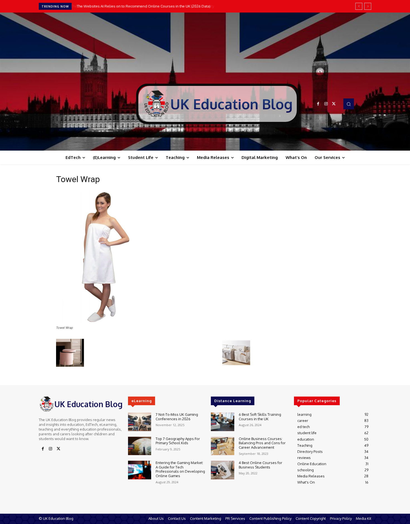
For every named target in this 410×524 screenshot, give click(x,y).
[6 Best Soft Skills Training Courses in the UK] (222, 421)
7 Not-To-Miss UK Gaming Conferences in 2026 (177, 416)
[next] (367, 6)
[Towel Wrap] (97, 322)
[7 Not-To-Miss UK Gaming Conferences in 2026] (139, 421)
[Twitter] (334, 104)
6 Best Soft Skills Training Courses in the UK (260, 416)
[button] (348, 103)
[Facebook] (318, 104)
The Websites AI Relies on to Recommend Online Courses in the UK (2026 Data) (143, 6)
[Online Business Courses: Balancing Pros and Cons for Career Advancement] (222, 446)
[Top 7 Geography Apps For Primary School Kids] (139, 446)
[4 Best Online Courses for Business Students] (222, 470)
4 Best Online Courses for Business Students (260, 464)
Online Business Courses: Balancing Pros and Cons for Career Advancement (262, 443)
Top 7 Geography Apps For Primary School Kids (178, 440)
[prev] (358, 6)
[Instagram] (326, 104)
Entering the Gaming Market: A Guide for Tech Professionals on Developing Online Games (180, 469)
